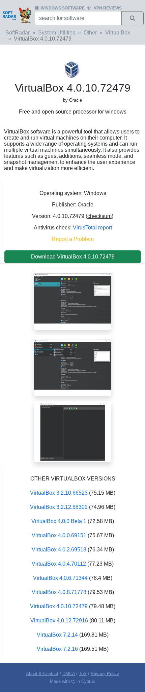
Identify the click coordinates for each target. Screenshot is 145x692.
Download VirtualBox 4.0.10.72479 (73, 257)
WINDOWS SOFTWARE (63, 8)
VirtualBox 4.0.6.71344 (60, 578)
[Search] (132, 18)
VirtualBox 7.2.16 (57, 649)
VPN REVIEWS (108, 8)
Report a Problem (73, 239)
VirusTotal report (92, 227)
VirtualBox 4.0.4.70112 (59, 564)
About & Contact (42, 673)
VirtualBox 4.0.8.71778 (59, 592)
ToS (83, 673)
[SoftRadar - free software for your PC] (16, 15)
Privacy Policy (105, 673)
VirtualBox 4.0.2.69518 (59, 549)
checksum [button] (99, 216)
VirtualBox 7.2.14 (57, 635)
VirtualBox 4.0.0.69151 (59, 535)
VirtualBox (117, 32)
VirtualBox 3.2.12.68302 (59, 507)
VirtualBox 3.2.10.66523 (59, 493)
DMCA (68, 673)
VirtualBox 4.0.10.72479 (59, 606)
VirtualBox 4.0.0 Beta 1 (58, 521)
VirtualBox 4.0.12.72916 (59, 620)
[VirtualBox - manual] (72, 431)
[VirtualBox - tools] (72, 365)
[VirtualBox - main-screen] (72, 299)
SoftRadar (17, 32)
